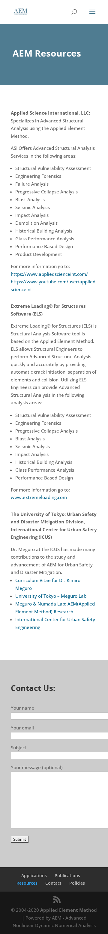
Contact (53, 883)
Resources (27, 883)
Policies (77, 883)
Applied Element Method (68, 910)
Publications (67, 875)
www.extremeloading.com (39, 497)
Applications (34, 875)
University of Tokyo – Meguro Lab (50, 596)
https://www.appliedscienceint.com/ (49, 274)
